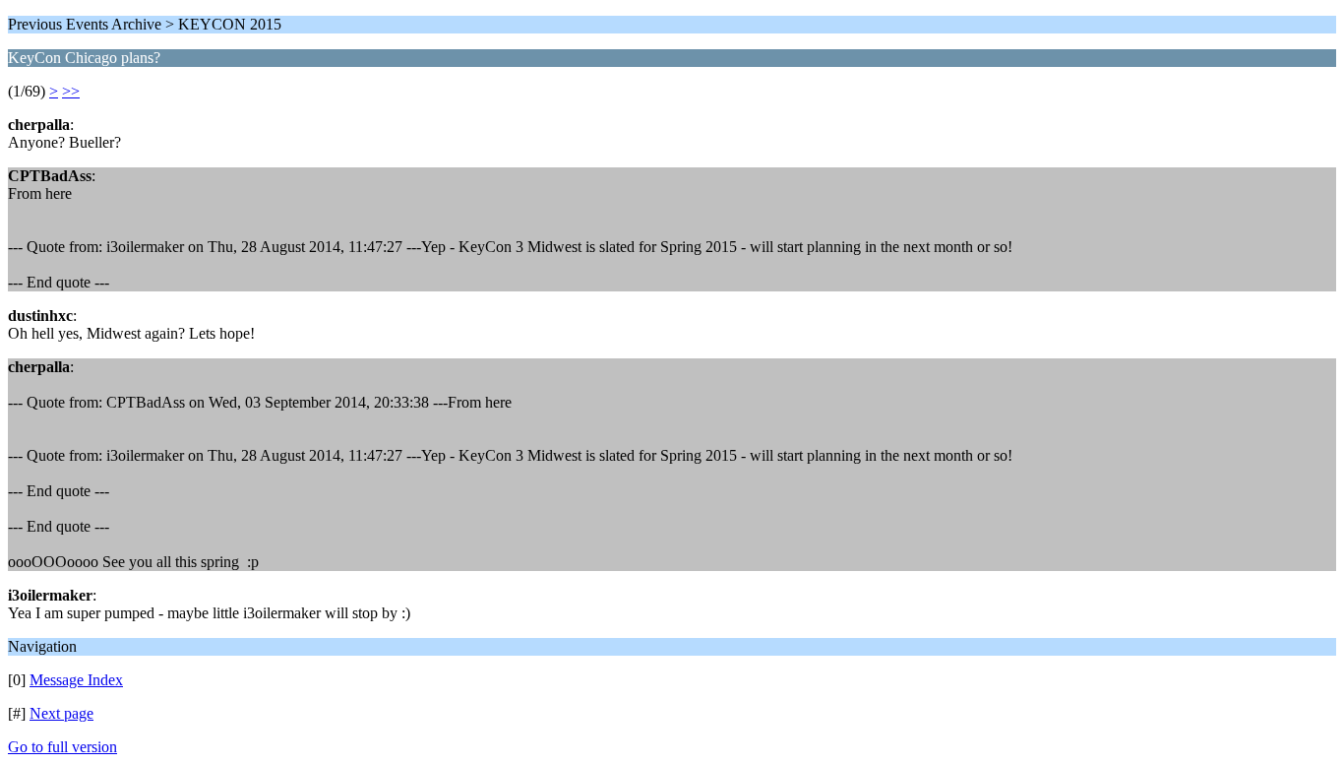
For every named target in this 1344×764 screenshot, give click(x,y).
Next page (61, 713)
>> (71, 91)
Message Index (76, 679)
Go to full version (62, 746)
